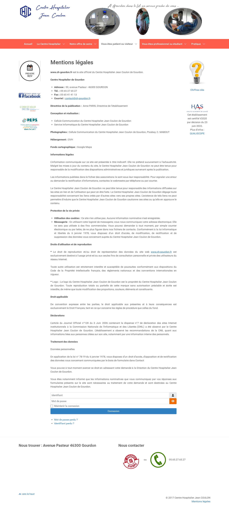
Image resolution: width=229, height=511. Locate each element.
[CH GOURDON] (45, 11)
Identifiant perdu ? (64, 423)
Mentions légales (201, 501)
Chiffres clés (197, 89)
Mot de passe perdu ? (66, 419)
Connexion (113, 411)
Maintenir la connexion (66, 405)
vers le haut (27, 493)
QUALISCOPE (197, 133)
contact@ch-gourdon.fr (77, 98)
